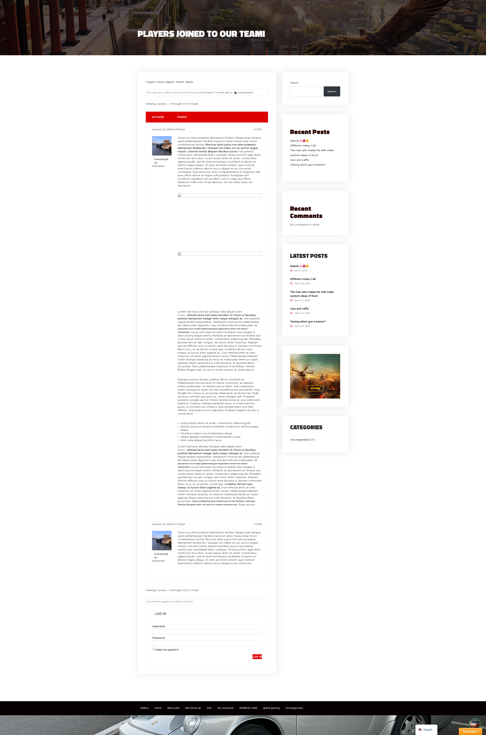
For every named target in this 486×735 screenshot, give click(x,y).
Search (294, 82)
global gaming (271, 708)
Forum (180, 82)
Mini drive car (193, 708)
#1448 (258, 524)
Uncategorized (299, 439)
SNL (209, 708)
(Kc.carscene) (226, 708)
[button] (475, 724)
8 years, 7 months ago (217, 92)
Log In (257, 656)
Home (158, 708)
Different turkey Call (303, 145)
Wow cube (173, 708)
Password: (158, 637)
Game (189, 82)
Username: (159, 626)
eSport (170, 82)
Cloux (160, 82)
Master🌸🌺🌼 (299, 140)
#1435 (258, 129)
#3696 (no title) (248, 708)
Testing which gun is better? (308, 164)
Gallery (144, 708)
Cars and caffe (299, 160)
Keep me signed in (167, 649)
